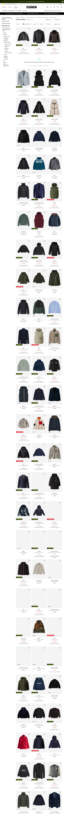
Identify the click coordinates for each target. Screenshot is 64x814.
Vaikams (16, 7)
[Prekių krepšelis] (61, 7)
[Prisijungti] (51, 7)
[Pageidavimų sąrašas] (58, 7)
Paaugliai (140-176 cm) (31, 17)
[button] (49, 20)
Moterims (4, 7)
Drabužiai (39, 17)
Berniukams (22, 17)
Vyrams (10, 7)
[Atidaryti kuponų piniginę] (47, 7)
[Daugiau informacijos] (23, 54)
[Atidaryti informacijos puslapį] (62, 1)
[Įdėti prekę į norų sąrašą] (29, 28)
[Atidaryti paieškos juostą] (44, 10)
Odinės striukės (53, 17)
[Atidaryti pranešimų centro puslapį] (54, 7)
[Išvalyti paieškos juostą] (61, 10)
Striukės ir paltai (45, 17)
